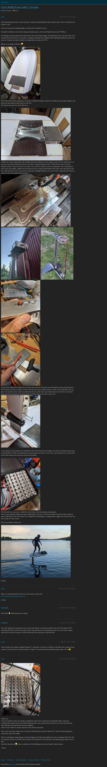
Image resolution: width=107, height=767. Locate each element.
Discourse (12, 764)
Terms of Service (33, 760)
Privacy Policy (46, 760)
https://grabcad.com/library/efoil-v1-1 (13, 596)
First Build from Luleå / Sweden (20, 7)
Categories (10, 760)
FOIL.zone (4, 2)
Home (3, 760)
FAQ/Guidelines (21, 760)
